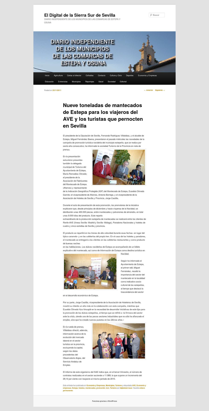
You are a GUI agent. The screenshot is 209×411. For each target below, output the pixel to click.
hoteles (82, 388)
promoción (100, 388)
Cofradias (90, 75)
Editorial (123, 81)
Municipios (76, 81)
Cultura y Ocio (116, 75)
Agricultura (58, 75)
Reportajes (89, 81)
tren (107, 388)
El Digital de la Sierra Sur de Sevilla (79, 15)
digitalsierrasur (126, 388)
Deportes (130, 75)
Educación (49, 81)
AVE (134, 385)
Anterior (148, 90)
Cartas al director (74, 75)
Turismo (118, 385)
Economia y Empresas (147, 75)
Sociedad (111, 81)
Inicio (47, 75)
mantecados (90, 388)
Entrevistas (63, 81)
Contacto (101, 75)
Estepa (75, 388)
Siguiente (160, 90)
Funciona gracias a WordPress (104, 401)
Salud (101, 81)
